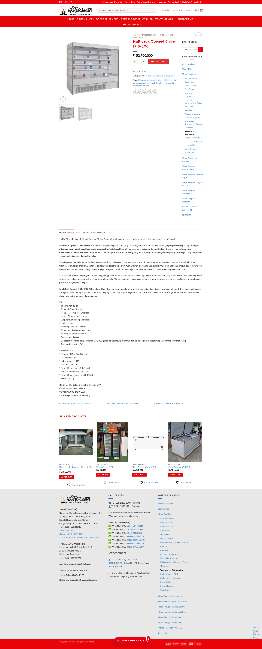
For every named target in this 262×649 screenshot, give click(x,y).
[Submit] (154, 10)
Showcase (189, 128)
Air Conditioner (191, 78)
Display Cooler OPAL (105, 467)
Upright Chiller (190, 145)
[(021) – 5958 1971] (72, 2)
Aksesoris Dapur (189, 64)
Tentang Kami (164, 19)
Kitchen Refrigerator (193, 114)
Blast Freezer (190, 82)
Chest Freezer (190, 86)
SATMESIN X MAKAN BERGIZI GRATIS (118, 19)
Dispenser (189, 93)
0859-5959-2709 (135, 546)
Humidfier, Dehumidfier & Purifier (193, 101)
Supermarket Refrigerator (165, 76)
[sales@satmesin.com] (60, 2)
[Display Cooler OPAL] (112, 442)
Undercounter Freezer (193, 141)
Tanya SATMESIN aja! (132, 640)
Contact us (185, 19)
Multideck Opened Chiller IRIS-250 (169, 403)
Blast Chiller (187, 69)
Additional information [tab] (90, 232)
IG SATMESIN (66, 530)
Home (70, 19)
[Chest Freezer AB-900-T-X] (185, 442)
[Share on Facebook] (135, 91)
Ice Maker (189, 110)
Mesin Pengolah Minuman (189, 200)
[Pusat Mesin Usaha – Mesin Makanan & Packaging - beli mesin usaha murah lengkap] (75, 10)
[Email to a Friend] (145, 91)
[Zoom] (63, 99)
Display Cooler (191, 96)
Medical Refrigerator (193, 117)
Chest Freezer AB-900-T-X (180, 467)
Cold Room (189, 89)
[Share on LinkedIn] (155, 91)
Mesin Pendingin (149, 35)
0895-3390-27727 (136, 540)
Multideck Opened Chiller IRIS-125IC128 (77, 403)
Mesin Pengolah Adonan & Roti (189, 168)
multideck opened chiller (166, 83)
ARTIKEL (147, 19)
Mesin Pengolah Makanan (189, 192)
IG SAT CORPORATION (71, 534)
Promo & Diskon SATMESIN (189, 208)
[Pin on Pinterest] (150, 91)
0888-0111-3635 (135, 543)
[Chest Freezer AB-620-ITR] (149, 442)
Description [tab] (66, 232)
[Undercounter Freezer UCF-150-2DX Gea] (76, 442)
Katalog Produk (190, 2)
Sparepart (186, 215)
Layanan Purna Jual (168, 2)
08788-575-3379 (135, 536)
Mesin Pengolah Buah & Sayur (192, 176)
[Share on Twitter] (140, 91)
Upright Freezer (191, 149)
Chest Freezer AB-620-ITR (144, 467)
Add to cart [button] (66, 477)
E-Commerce (131, 24)
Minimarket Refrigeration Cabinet (193, 122)
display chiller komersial (167, 80)
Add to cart (158, 61)
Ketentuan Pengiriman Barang (140, 2)
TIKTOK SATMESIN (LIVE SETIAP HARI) (79, 537)
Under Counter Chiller (193, 138)
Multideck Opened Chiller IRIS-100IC (123, 403)
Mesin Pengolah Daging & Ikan (192, 184)
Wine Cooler (190, 152)
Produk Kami (85, 19)
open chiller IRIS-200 (141, 86)
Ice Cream (189, 107)
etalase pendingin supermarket (145, 83)
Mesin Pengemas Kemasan (189, 159)
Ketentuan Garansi (112, 2)
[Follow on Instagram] (201, 2)
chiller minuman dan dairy (147, 80)
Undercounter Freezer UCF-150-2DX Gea (75, 468)
